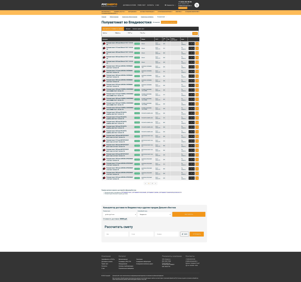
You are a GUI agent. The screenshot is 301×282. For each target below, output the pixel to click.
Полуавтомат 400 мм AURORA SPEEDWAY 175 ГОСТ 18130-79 (122, 168)
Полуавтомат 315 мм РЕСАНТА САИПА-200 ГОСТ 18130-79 (122, 117)
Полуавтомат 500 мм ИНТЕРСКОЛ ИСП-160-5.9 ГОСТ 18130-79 (122, 150)
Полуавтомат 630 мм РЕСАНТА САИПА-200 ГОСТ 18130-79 (122, 131)
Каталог (128, 29)
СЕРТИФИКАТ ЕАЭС (126, 192)
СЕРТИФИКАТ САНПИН (152, 192)
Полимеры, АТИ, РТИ (119, 11)
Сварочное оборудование (129, 17)
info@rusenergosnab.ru (185, 5)
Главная (104, 17)
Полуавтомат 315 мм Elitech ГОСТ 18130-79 (122, 48)
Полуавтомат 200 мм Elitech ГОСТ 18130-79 (122, 43)
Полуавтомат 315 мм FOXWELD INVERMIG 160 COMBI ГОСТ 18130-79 (122, 94)
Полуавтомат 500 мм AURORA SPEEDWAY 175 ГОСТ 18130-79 (122, 173)
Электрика (178, 11)
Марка (120, 33)
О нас (157, 5)
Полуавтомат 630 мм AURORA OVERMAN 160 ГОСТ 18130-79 (122, 85)
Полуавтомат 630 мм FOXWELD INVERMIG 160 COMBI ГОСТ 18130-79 (122, 108)
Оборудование (132, 11)
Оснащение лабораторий (191, 11)
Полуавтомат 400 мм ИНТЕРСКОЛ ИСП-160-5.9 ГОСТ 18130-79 (122, 145)
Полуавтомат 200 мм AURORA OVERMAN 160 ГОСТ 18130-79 (122, 66)
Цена (104, 33)
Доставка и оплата (129, 5)
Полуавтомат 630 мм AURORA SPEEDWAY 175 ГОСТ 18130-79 (122, 178)
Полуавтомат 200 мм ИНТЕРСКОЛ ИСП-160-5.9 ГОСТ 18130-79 (122, 136)
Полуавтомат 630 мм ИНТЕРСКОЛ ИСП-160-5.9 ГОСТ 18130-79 (122, 155)
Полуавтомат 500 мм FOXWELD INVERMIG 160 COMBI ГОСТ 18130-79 (122, 104)
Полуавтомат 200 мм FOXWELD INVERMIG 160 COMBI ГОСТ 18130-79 (122, 90)
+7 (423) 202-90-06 (190, 259)
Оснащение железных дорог (109, 13)
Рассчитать (189, 214)
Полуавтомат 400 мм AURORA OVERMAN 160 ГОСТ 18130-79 (122, 76)
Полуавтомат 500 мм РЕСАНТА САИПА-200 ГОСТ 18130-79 (122, 127)
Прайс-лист (141, 5)
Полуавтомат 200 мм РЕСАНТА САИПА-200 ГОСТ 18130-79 (122, 113)
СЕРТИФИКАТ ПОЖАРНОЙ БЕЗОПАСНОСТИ (170, 192)
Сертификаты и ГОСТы (108, 259)
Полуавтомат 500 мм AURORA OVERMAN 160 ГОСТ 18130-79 (122, 80)
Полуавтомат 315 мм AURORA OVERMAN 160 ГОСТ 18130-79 (122, 71)
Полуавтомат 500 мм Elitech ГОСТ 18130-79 (122, 57)
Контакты (150, 5)
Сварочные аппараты (147, 17)
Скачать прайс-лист (138, 29)
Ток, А (145, 33)
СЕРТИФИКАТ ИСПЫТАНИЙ (139, 192)
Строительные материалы (164, 11)
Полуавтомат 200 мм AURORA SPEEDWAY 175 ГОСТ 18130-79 (122, 159)
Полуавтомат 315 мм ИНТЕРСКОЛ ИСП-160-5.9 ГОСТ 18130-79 (122, 141)
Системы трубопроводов (147, 11)
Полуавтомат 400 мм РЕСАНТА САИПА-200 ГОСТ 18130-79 (122, 122)
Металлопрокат (106, 11)
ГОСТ (133, 33)
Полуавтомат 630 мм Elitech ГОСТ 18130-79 (122, 62)
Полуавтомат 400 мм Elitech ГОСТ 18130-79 (122, 53)
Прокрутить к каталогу (169, 22)
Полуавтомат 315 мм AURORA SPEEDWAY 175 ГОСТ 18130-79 (122, 164)
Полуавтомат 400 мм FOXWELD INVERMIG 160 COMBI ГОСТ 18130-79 (122, 99)
